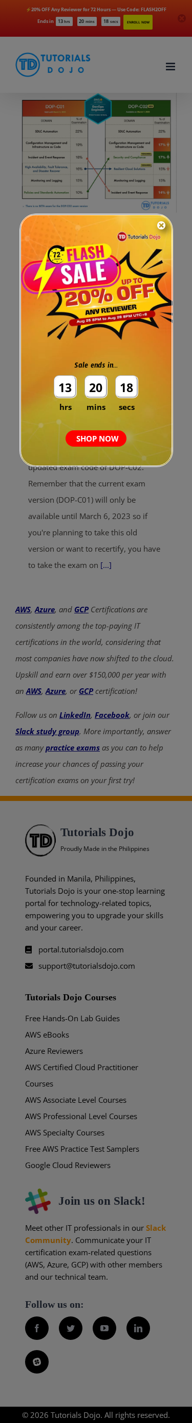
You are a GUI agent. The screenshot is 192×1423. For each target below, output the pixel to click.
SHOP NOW (97, 438)
